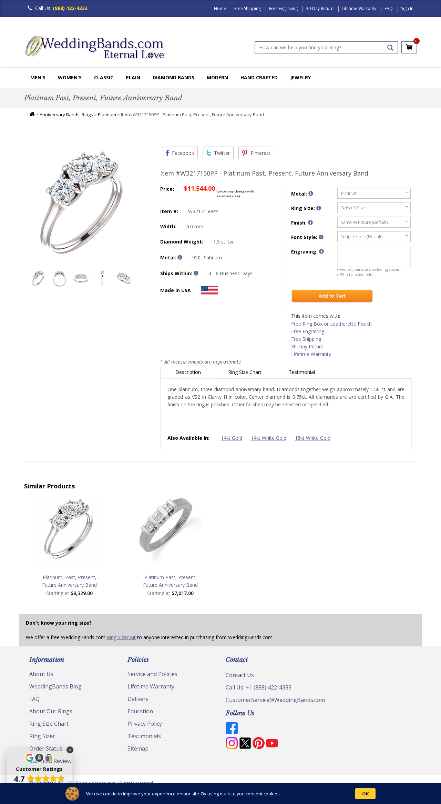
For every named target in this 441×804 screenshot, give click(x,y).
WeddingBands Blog (55, 686)
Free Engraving (283, 8)
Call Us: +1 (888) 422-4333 (258, 687)
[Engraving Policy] (321, 237)
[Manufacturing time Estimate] (196, 273)
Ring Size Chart (245, 372)
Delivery (137, 699)
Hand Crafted (259, 77)
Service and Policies (152, 674)
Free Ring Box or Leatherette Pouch (331, 323)
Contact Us (240, 675)
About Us (41, 674)
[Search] (390, 47)
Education (140, 711)
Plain (133, 77)
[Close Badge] (69, 749)
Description (188, 372)
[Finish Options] (310, 222)
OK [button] (365, 794)
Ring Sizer (42, 736)
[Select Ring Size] (318, 208)
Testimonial (302, 372)
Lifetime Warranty (359, 8)
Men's (37, 77)
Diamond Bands (173, 77)
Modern (217, 77)
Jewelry (300, 77)
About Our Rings (50, 711)
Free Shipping (247, 8)
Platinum (107, 114)
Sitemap (137, 748)
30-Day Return (320, 8)
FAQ (388, 8)
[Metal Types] (179, 257)
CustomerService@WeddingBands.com (275, 700)
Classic (103, 77)
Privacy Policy (144, 723)
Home (220, 8)
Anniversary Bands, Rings (66, 114)
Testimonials (144, 736)
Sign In (407, 8)
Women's (70, 77)
